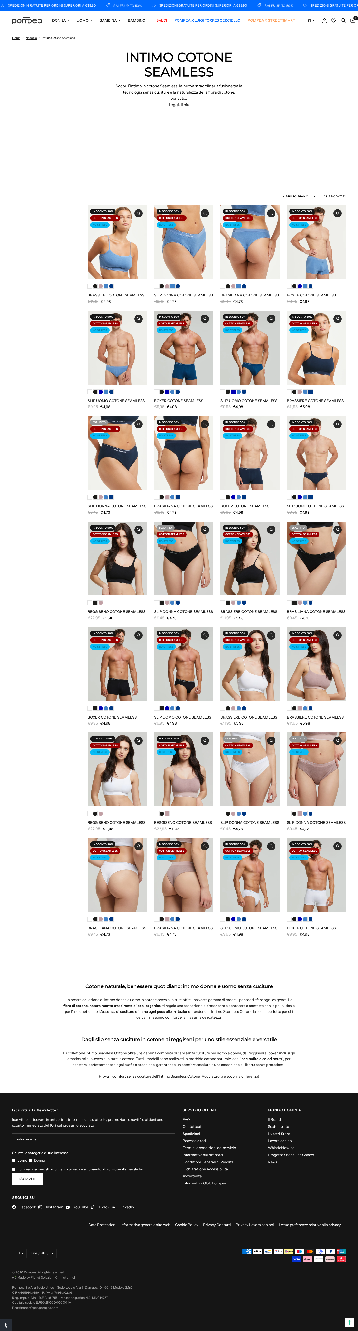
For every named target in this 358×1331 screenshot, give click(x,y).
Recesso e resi (194, 1140)
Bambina (108, 20)
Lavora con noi (280, 1140)
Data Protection (101, 1225)
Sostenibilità (278, 1126)
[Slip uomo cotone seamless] (117, 348)
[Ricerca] (343, 20)
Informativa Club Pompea (204, 1183)
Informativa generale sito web (145, 1225)
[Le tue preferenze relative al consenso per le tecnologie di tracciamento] (349, 1322)
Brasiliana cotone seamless (249, 295)
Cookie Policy (186, 1225)
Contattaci (192, 1126)
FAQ (186, 1119)
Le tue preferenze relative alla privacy (310, 1225)
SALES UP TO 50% (104, 5)
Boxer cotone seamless (311, 295)
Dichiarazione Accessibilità (205, 1169)
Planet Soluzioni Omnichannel (53, 1277)
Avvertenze (192, 1176)
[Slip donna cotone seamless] (183, 242)
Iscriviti (27, 1179)
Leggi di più (179, 104)
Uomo (83, 20)
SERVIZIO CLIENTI (200, 1110)
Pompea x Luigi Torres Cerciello (207, 20)
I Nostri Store (279, 1133)
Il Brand (274, 1119)
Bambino (136, 20)
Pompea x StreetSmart (271, 20)
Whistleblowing (281, 1147)
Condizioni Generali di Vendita (208, 1162)
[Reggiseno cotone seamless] (117, 558)
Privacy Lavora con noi (255, 1225)
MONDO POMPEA (284, 1110)
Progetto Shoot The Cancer (291, 1155)
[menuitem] (60, 20)
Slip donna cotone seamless (183, 295)
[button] (6, 1325)
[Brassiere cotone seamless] (117, 242)
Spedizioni (191, 1133)
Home (16, 37)
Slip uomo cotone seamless (116, 400)
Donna (59, 20)
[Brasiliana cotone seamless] (250, 242)
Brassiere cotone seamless (116, 295)
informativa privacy (65, 1169)
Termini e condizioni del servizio (209, 1147)
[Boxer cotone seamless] (316, 242)
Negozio (31, 37)
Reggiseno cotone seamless (116, 611)
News (272, 1162)
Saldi (161, 20)
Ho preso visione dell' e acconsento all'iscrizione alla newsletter (80, 1169)
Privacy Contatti (217, 1225)
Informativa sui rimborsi (203, 1155)
